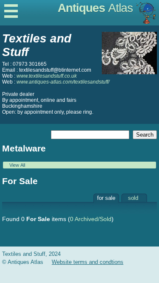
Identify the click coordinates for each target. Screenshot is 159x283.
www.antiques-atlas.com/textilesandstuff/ (63, 82)
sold (133, 198)
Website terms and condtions (87, 262)
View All (17, 165)
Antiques (95, 7)
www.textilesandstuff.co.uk (47, 76)
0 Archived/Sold (91, 219)
